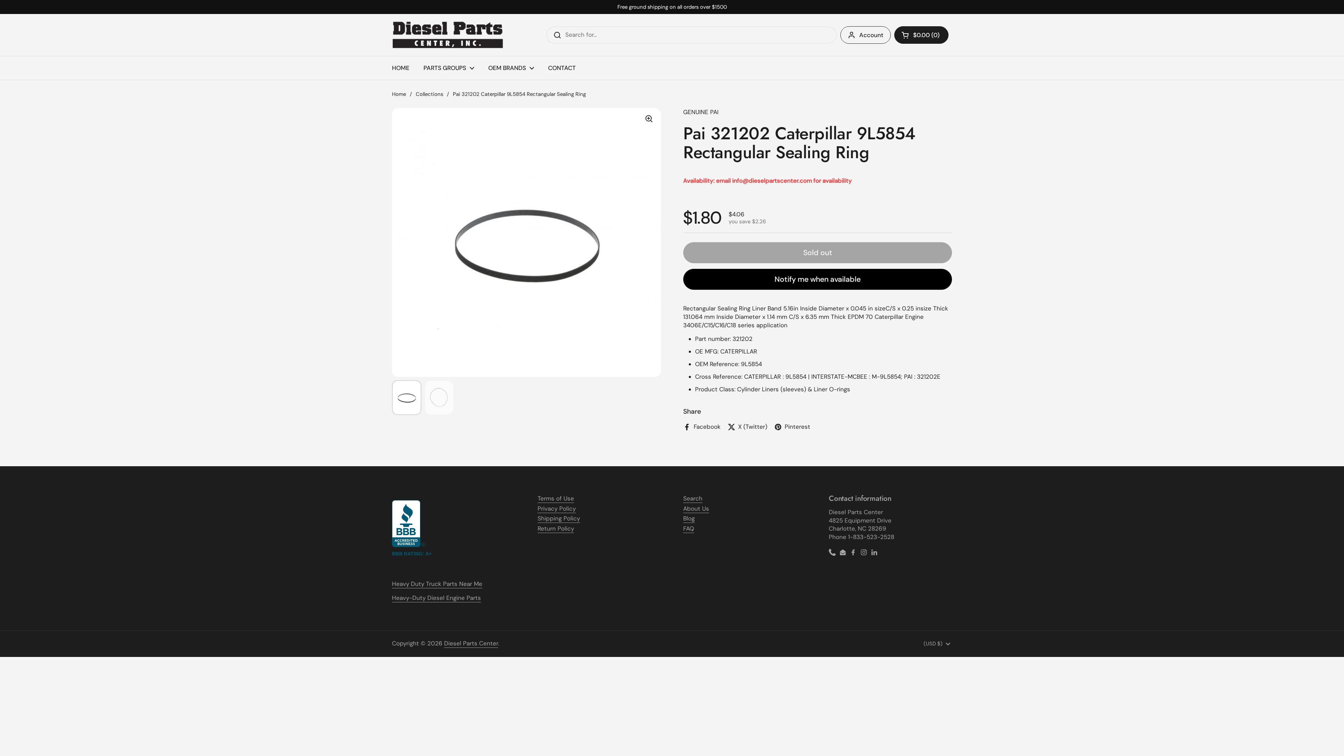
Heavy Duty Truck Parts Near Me (437, 584)
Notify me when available (818, 279)
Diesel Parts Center (471, 643)
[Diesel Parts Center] (448, 35)
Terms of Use (556, 498)
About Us (696, 508)
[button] (921, 35)
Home (399, 94)
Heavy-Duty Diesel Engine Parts (436, 598)
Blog (689, 518)
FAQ (688, 528)
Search (692, 498)
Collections (429, 94)
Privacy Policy (557, 508)
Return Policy (556, 528)
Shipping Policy (559, 518)
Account (871, 35)
